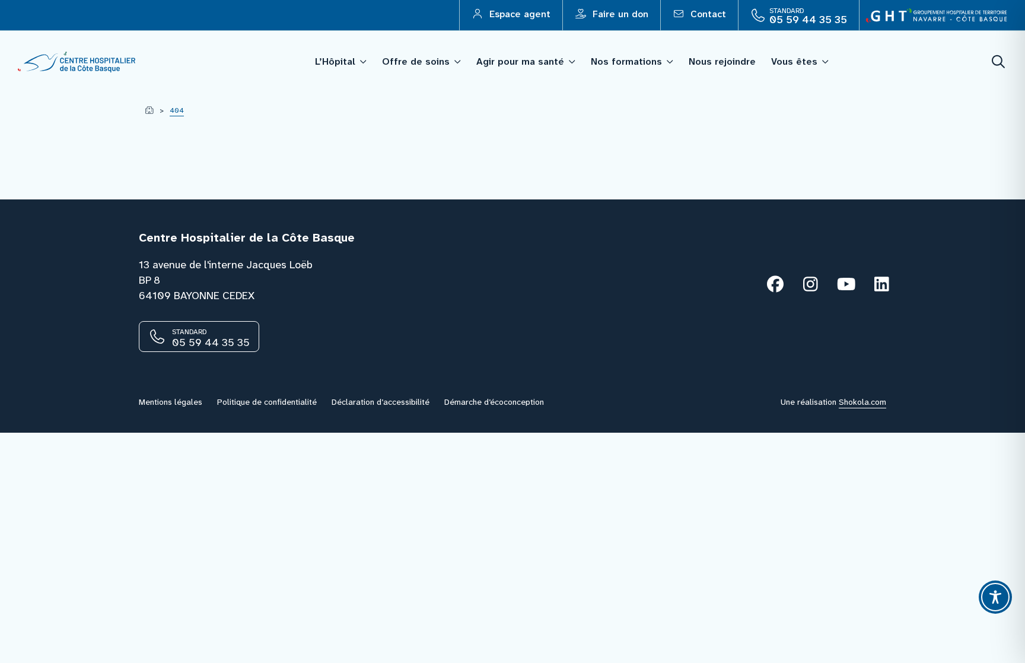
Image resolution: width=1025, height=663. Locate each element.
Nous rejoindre (722, 61)
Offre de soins (416, 61)
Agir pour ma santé (520, 61)
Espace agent (518, 14)
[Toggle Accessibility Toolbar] (995, 597)
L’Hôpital (335, 61)
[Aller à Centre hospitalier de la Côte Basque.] (149, 110)
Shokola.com (862, 401)
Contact (706, 14)
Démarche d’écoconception (494, 401)
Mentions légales (170, 401)
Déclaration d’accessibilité (380, 401)
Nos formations (626, 61)
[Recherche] (999, 62)
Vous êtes (794, 61)
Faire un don (619, 14)
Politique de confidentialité (267, 401)
